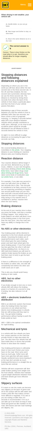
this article (15, 150)
